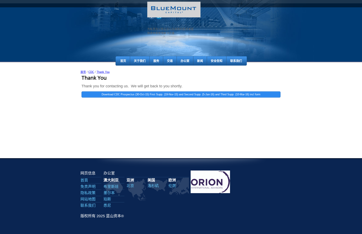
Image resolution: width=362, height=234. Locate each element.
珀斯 (107, 199)
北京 (130, 186)
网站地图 (88, 199)
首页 (123, 60)
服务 (156, 60)
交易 (170, 60)
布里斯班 (111, 187)
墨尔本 (109, 193)
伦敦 (172, 186)
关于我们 (140, 60)
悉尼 (107, 205)
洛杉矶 (153, 186)
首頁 (84, 180)
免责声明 (88, 187)
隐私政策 (88, 193)
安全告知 (216, 60)
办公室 (185, 60)
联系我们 (236, 60)
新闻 (200, 60)
